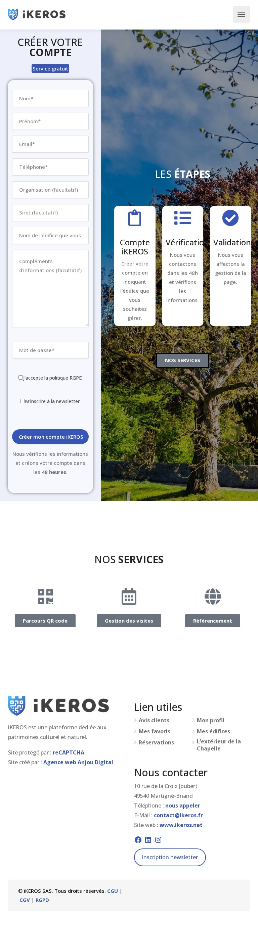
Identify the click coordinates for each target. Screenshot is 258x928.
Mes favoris (154, 731)
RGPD (42, 899)
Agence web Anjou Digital (78, 762)
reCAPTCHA (68, 752)
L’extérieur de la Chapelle (219, 745)
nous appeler (182, 805)
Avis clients (154, 720)
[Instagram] (158, 840)
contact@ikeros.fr (178, 815)
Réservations (156, 742)
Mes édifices (213, 731)
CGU (112, 890)
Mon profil (210, 720)
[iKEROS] (37, 14)
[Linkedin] (148, 840)
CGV (24, 899)
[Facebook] (138, 840)
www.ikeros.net (181, 825)
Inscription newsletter (170, 857)
